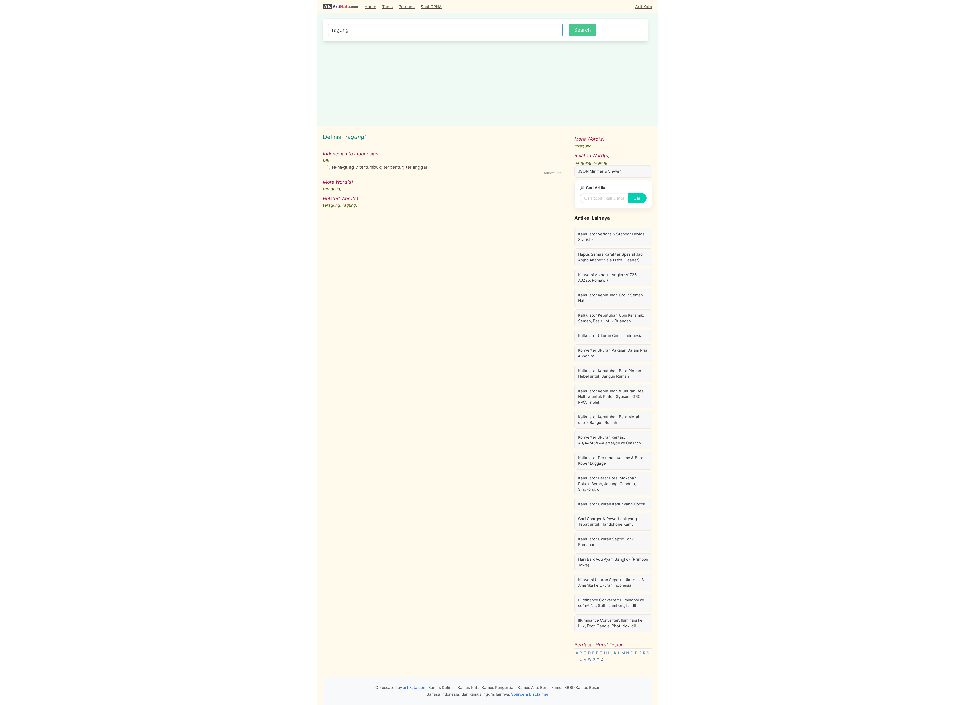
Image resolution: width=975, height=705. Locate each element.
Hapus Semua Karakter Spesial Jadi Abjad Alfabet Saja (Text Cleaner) (611, 257)
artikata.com (414, 687)
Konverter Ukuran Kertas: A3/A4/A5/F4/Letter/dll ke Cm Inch (609, 440)
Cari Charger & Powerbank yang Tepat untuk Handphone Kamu (607, 521)
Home (370, 6)
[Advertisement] (485, 83)
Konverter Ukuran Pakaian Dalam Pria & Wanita (612, 353)
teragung (331, 188)
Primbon (407, 6)
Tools (387, 6)
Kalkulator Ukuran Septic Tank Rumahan (606, 542)
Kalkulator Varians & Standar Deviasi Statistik (611, 237)
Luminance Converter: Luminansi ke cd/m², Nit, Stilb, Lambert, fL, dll (611, 603)
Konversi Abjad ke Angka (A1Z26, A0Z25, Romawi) (607, 277)
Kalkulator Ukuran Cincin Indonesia (610, 335)
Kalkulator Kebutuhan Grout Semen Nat (610, 298)
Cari (637, 198)
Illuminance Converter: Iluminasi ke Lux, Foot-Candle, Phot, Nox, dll (610, 623)
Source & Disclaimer (529, 694)
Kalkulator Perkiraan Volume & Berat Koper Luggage (611, 460)
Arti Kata (643, 6)
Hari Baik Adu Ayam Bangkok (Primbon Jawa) (613, 562)
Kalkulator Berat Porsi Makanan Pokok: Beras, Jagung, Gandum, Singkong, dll (607, 484)
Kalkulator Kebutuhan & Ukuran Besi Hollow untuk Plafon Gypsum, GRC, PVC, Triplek (611, 397)
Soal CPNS (431, 6)
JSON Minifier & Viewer (599, 171)
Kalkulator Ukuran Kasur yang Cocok (611, 504)
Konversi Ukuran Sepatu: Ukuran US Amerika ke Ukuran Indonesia (611, 582)
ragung (349, 205)
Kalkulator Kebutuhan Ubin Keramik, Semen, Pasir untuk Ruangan (611, 318)
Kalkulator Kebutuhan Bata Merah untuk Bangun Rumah (609, 419)
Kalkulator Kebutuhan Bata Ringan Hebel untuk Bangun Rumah (609, 373)
